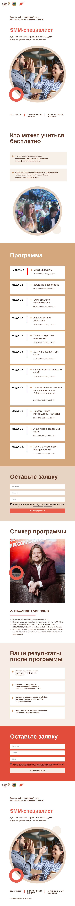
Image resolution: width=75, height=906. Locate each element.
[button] (42, 506)
